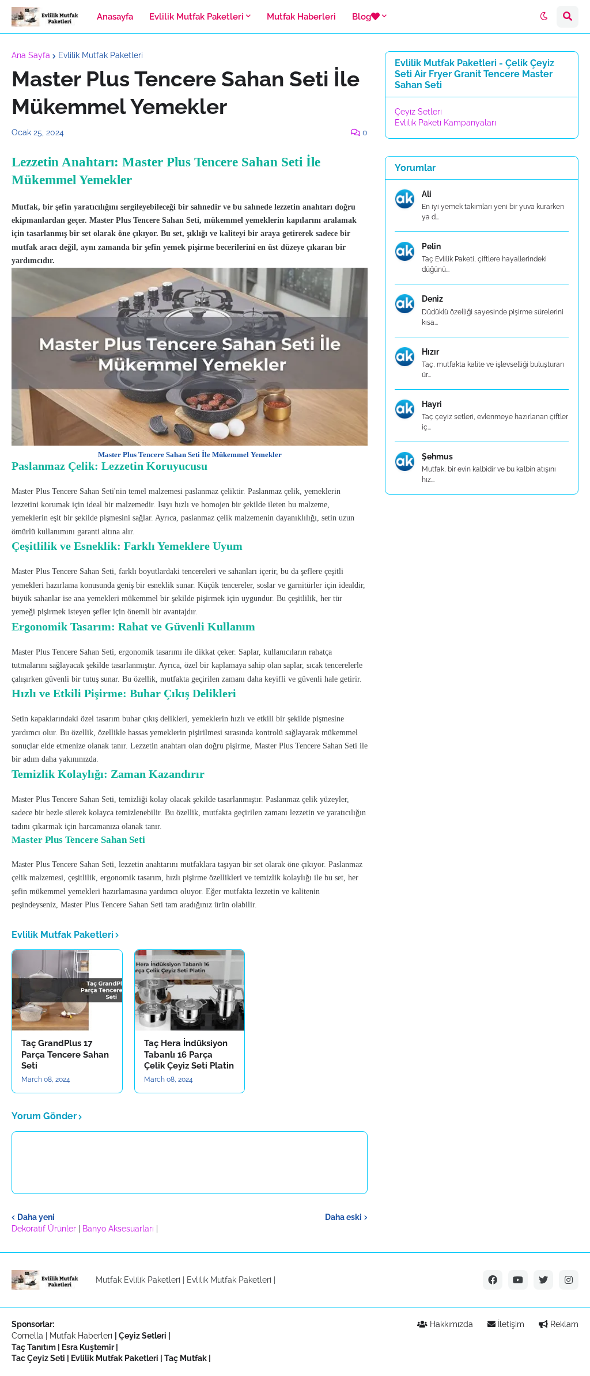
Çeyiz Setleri (418, 111)
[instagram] (568, 1280)
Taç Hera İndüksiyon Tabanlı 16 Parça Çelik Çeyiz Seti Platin (189, 1054)
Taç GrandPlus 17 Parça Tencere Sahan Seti (65, 1054)
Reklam (563, 1324)
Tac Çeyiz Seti (38, 1358)
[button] (544, 17)
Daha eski (343, 1217)
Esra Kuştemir (88, 1347)
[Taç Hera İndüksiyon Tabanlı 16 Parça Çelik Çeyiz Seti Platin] (190, 990)
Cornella (27, 1335)
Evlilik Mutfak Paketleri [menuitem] (196, 17)
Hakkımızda (450, 1324)
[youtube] (518, 1280)
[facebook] (492, 1280)
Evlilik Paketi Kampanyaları (445, 122)
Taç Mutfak (185, 1358)
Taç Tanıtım (34, 1347)
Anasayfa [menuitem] (115, 17)
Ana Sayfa (31, 55)
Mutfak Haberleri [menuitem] (301, 17)
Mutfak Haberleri (81, 1335)
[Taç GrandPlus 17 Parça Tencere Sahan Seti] (67, 990)
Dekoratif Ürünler (45, 1228)
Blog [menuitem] (361, 17)
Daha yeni (36, 1217)
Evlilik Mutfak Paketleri (100, 55)
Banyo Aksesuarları (119, 1228)
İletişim (510, 1324)
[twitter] (543, 1280)
